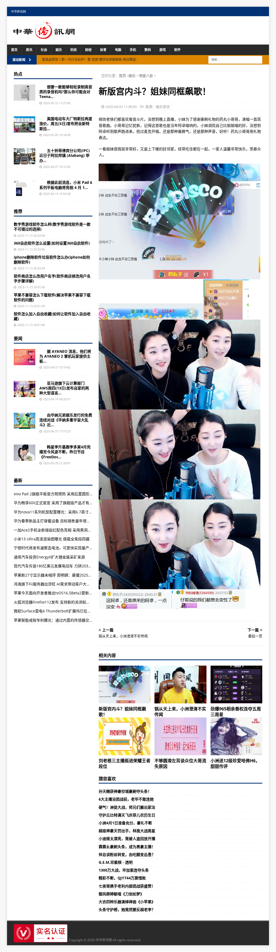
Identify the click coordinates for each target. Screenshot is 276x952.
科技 (73, 50)
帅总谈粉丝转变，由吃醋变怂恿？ (127, 854)
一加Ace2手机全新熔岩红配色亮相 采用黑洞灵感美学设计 (62, 530)
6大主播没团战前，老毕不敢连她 (126, 799)
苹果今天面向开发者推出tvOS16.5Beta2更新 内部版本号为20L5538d (72, 592)
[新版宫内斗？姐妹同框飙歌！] (124, 684)
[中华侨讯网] (44, 36)
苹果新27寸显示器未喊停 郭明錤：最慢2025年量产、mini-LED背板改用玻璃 (78, 575)
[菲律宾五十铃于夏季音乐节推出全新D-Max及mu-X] (24, 156)
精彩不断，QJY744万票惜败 (122, 877)
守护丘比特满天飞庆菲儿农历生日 (127, 815)
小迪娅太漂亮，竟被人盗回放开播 (127, 838)
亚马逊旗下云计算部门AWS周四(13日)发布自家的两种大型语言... (64, 388)
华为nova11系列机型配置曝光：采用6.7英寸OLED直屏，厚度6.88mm (73, 511)
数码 (147, 50)
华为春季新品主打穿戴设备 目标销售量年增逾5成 (55, 520)
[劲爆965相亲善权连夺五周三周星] (236, 684)
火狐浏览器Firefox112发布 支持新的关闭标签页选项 (57, 602)
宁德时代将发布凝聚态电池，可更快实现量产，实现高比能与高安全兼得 (74, 547)
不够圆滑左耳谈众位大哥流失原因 (180, 763)
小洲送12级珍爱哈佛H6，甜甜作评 (235, 763)
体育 (103, 50)
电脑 (118, 50)
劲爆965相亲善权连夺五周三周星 (236, 711)
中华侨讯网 (18, 11)
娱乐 (59, 50)
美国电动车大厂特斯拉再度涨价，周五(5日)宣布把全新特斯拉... (65, 123)
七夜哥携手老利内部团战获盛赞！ (127, 886)
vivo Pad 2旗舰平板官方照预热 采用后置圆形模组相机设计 (63, 493)
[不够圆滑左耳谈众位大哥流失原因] (180, 736)
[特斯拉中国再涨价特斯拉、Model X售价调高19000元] (24, 124)
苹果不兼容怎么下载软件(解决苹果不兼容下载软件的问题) (52, 297)
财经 (88, 50)
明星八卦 (146, 75)
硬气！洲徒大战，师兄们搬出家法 (127, 807)
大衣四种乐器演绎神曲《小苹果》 (127, 901)
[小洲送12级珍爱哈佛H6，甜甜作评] (236, 736)
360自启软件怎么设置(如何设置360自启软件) (52, 243)
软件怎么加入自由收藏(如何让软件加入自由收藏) (52, 316)
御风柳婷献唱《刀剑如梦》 (121, 893)
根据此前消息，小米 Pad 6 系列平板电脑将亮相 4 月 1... (65, 185)
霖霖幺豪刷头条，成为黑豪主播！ (127, 846)
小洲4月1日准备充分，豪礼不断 (125, 822)
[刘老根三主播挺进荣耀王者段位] (124, 736)
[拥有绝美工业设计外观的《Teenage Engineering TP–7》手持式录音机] (24, 92)
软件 (177, 50)
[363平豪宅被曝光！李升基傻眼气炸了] (24, 453)
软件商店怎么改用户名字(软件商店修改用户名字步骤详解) (52, 278)
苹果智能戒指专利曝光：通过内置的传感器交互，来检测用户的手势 (70, 620)
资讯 (29, 50)
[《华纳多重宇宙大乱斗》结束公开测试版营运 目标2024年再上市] (24, 421)
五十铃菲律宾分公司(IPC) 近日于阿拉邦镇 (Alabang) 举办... (64, 155)
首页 (14, 50)
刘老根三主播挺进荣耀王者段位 (124, 763)
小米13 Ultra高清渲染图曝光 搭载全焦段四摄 (51, 538)
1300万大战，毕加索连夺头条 (124, 870)
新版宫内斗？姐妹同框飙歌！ (122, 711)
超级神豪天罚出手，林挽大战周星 (127, 830)
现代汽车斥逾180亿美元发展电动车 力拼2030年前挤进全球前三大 (69, 565)
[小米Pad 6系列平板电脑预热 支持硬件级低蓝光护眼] (24, 188)
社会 (44, 50)
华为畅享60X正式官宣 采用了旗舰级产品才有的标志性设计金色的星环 (72, 502)
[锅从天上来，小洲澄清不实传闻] (180, 684)
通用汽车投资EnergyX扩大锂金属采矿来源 (49, 557)
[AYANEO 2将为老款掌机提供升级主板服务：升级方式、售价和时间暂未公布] (24, 357)
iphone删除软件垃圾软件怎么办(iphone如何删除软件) (52, 260)
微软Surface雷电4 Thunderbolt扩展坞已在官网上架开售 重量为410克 (73, 611)
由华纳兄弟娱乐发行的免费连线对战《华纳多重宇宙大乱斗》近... (65, 419)
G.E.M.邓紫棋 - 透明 (116, 862)
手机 (133, 50)
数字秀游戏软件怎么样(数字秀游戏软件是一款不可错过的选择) (52, 227)
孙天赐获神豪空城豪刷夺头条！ (125, 791)
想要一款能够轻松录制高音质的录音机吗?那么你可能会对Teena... (65, 91)
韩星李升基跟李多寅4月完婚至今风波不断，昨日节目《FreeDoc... (65, 451)
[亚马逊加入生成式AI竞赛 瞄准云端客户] (24, 389)
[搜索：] (235, 59)
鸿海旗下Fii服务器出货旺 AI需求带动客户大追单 (54, 584)
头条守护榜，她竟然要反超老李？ (127, 909)
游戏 (162, 50)
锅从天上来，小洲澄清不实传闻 (180, 711)
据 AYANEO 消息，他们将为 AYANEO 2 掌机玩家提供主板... (65, 356)
